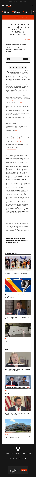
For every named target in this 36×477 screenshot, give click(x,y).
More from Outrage (11, 253)
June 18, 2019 (19, 102)
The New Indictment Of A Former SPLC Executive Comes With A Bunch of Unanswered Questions (17, 370)
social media (16, 242)
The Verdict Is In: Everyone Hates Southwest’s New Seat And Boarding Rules (16, 295)
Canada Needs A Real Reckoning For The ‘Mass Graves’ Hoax (16, 273)
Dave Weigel (17, 240)
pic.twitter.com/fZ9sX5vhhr (11, 149)
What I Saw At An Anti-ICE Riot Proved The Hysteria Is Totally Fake (17, 341)
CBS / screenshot (27, 39)
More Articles (25, 58)
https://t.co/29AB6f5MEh (15, 138)
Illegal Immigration (25, 240)
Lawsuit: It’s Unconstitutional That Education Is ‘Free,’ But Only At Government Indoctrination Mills (17, 437)
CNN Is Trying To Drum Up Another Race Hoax (14, 392)
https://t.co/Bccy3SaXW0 (14, 100)
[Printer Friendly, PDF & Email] (25, 67)
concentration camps (10, 240)
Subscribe (23, 470)
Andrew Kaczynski (9, 238)
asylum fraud (16, 238)
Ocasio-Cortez (9, 242)
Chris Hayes (22, 238)
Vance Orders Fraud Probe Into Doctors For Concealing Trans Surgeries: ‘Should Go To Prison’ (17, 414)
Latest (7, 349)
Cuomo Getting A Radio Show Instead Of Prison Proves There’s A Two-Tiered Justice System (17, 318)
